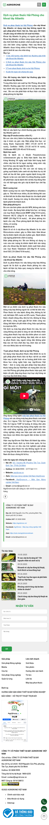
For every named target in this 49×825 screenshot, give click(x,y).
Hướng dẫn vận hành (34, 671)
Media (4, 667)
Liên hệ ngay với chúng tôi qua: (19, 72)
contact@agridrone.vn (17, 777)
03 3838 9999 (14, 770)
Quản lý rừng (7, 679)
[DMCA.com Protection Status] (10, 784)
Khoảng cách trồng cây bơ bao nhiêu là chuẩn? (31, 588)
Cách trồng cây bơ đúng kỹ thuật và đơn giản (32, 597)
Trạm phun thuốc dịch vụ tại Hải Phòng (23, 68)
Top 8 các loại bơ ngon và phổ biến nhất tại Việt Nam (32, 578)
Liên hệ (29, 679)
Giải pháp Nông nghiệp (11, 663)
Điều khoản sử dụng (15, 799)
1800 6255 (26, 774)
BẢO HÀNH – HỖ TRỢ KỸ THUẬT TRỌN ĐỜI (19, 696)
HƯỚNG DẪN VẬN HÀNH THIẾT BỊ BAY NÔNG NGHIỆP (23, 692)
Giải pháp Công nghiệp (11, 675)
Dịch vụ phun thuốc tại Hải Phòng (18, 25)
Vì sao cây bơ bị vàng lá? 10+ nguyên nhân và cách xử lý (30, 559)
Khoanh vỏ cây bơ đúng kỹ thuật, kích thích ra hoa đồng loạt (31, 568)
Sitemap (10, 803)
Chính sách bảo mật (15, 795)
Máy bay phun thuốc (34, 683)
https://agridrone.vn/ (20, 523)
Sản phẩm (30, 667)
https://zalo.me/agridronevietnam (21, 533)
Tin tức (28, 675)
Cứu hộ (4, 671)
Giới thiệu (30, 663)
